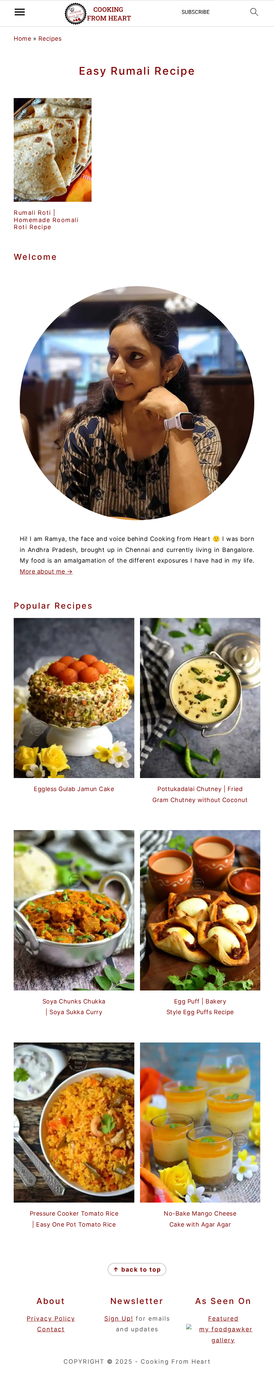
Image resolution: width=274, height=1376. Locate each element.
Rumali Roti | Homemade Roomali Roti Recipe (46, 219)
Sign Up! (118, 1318)
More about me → (46, 571)
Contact (51, 1329)
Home (22, 38)
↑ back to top (137, 1269)
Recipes (50, 38)
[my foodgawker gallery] (223, 1340)
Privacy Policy (51, 1318)
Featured (223, 1318)
